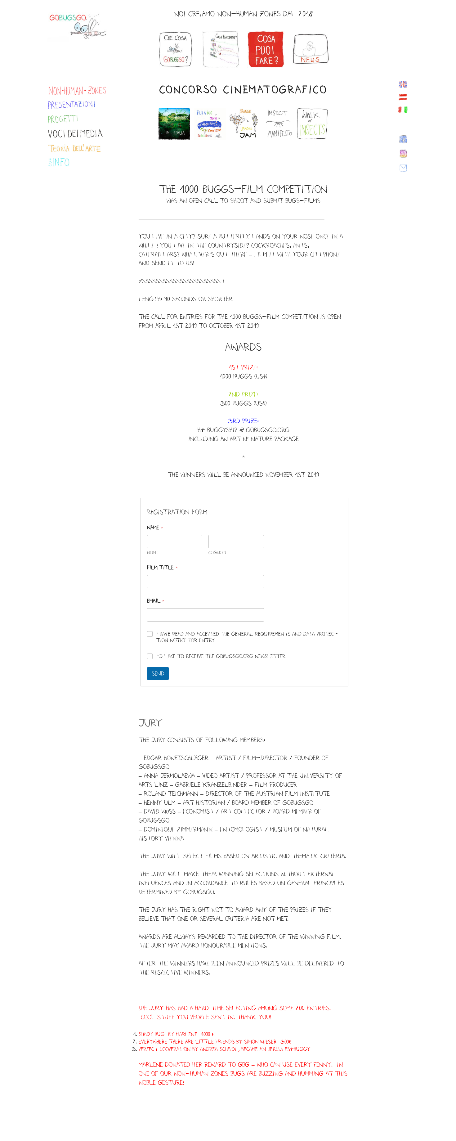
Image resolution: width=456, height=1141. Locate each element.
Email (155, 601)
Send (158, 673)
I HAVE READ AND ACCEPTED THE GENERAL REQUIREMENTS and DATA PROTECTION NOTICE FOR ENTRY (247, 637)
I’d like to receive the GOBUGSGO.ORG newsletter (220, 656)
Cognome (218, 552)
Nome (152, 552)
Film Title (162, 567)
